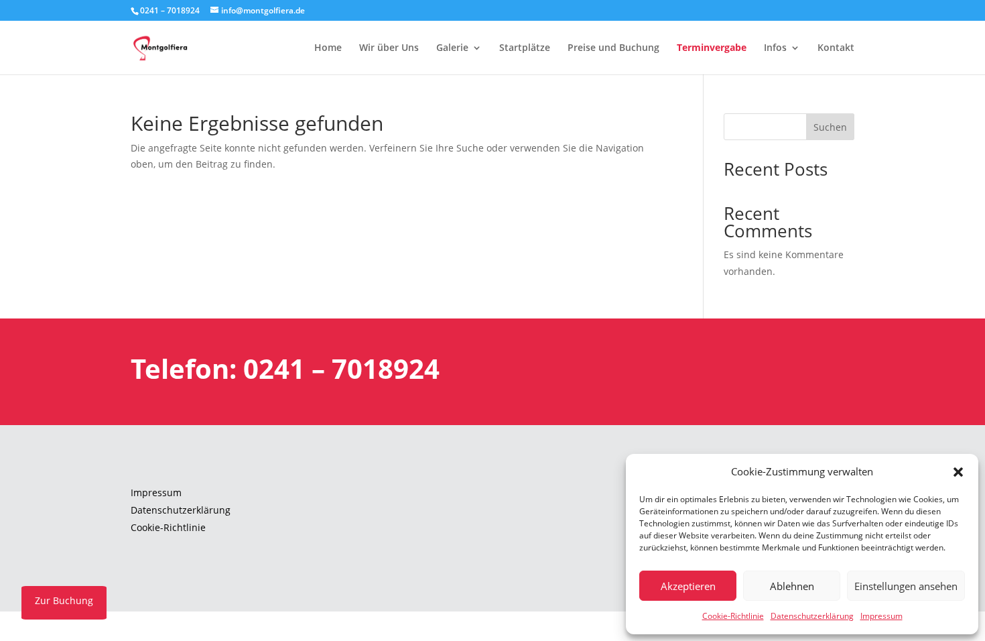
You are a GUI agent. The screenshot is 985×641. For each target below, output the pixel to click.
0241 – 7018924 (170, 10)
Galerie (452, 48)
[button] (958, 472)
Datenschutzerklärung (812, 616)
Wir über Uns (389, 48)
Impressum (881, 616)
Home (328, 48)
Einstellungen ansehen (906, 586)
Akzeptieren (688, 586)
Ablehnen (792, 586)
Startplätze (524, 48)
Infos (775, 48)
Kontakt (835, 48)
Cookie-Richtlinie (733, 616)
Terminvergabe (711, 48)
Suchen (830, 127)
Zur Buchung (64, 600)
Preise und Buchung (613, 48)
